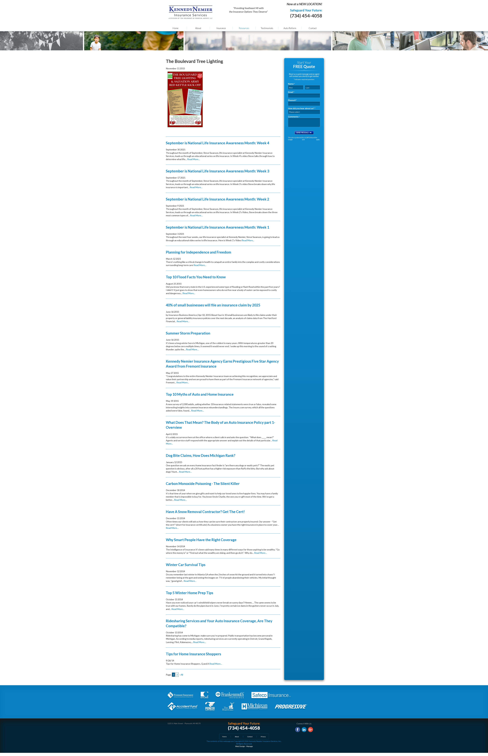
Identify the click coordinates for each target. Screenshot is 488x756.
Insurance (221, 28)
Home (175, 28)
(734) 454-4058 (306, 15)
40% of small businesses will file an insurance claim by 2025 (213, 305)
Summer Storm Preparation (188, 333)
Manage (249, 746)
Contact (313, 28)
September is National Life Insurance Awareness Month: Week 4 (217, 143)
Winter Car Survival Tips (185, 564)
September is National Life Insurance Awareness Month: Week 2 (217, 199)
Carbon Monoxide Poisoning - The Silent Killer (203, 483)
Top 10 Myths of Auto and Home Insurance (200, 394)
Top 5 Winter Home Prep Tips (189, 593)
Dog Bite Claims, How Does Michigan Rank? (200, 455)
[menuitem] (175, 28)
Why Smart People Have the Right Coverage (201, 540)
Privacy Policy (297, 139)
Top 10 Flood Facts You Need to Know (196, 277)
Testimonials (267, 28)
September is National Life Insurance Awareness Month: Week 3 (217, 171)
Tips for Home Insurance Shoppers (193, 654)
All (182, 674)
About (198, 28)
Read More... (193, 159)
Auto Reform (290, 28)
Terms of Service (310, 139)
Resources (244, 28)
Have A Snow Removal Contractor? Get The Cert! (205, 511)
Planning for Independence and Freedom (198, 252)
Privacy (263, 737)
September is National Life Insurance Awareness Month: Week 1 (217, 227)
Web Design (240, 746)
